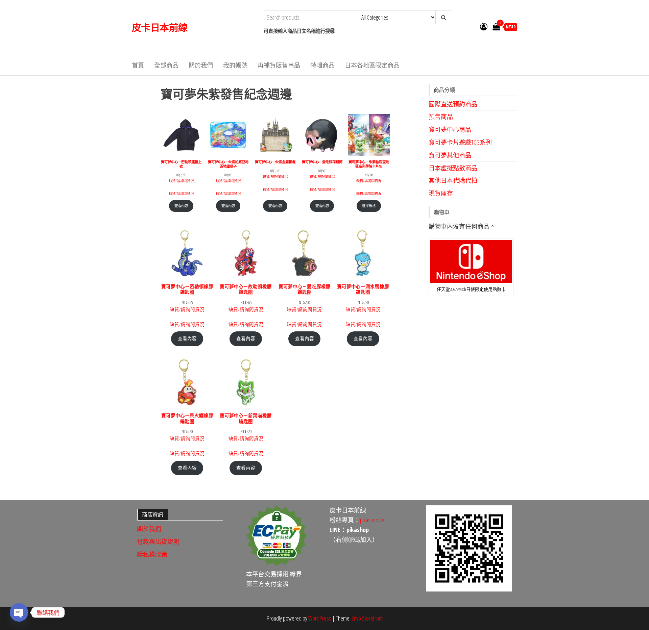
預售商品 (441, 116)
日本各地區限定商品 (372, 65)
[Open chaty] (19, 612)
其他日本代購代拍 (453, 180)
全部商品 (166, 65)
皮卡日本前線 (160, 27)
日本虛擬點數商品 (453, 168)
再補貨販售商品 (279, 65)
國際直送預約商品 (453, 104)
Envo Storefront (367, 618)
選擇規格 (369, 205)
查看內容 (181, 205)
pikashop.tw (372, 520)
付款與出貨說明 (158, 541)
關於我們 (201, 65)
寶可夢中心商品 (450, 129)
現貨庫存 (441, 193)
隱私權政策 (152, 554)
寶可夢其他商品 (450, 155)
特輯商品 (322, 65)
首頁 (138, 65)
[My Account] (483, 26)
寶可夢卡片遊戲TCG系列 (460, 142)
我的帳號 (235, 65)
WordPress (319, 618)
